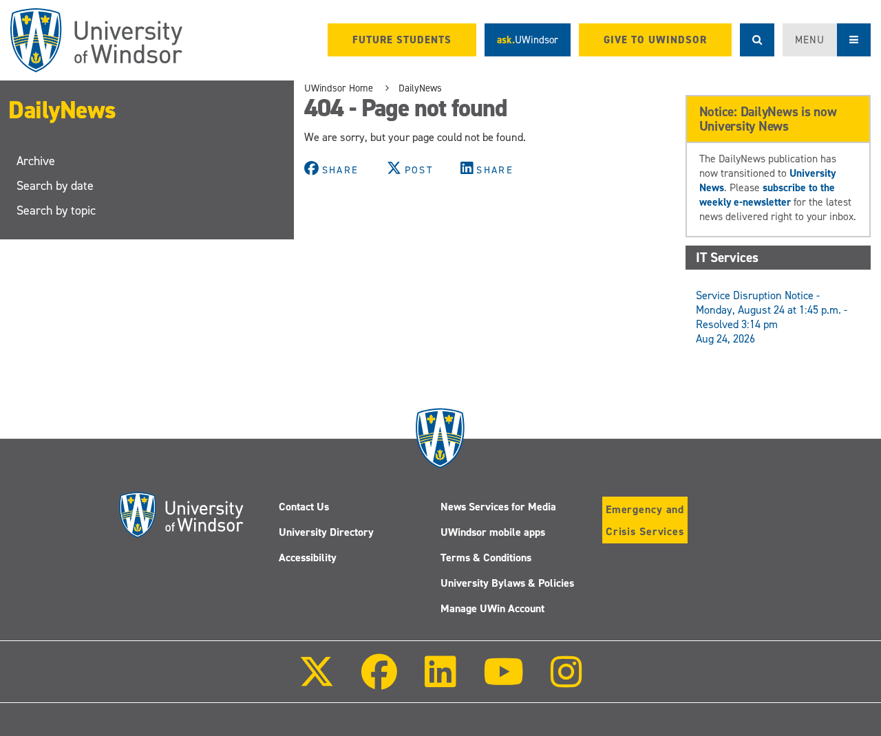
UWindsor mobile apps (492, 532)
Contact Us (304, 506)
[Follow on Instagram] (566, 681)
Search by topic (56, 210)
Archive (36, 161)
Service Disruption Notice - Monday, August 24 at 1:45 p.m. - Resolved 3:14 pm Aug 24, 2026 (771, 317)
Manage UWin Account (492, 608)
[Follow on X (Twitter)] (316, 681)
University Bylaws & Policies (507, 583)
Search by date (55, 185)
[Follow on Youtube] (503, 681)
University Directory (326, 532)
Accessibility (308, 557)
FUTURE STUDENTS (402, 40)
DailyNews (62, 110)
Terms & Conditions (485, 557)
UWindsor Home (338, 88)
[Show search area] (757, 39)
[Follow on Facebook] (379, 681)
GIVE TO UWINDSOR (655, 40)
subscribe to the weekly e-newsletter (767, 194)
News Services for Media (498, 506)
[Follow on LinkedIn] (440, 681)
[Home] (96, 40)
